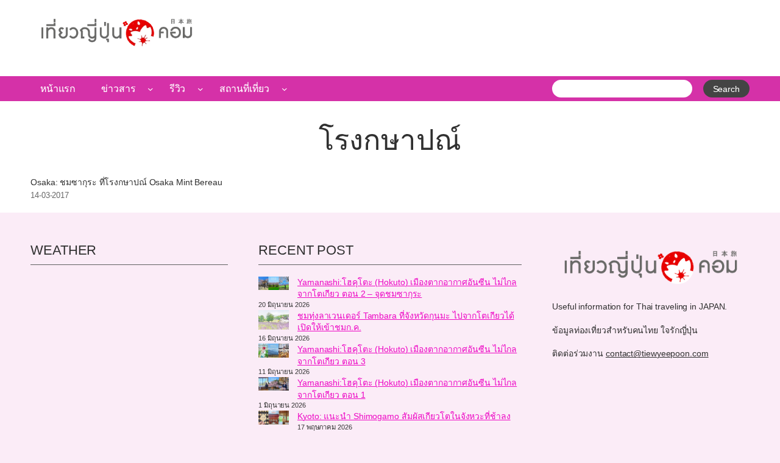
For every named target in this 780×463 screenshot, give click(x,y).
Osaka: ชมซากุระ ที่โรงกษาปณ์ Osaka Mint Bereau (126, 182)
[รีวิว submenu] (200, 89)
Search (726, 89)
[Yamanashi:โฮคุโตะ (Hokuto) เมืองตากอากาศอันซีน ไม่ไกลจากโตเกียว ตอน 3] (273, 352)
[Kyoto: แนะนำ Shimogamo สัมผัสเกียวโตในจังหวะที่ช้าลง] (273, 419)
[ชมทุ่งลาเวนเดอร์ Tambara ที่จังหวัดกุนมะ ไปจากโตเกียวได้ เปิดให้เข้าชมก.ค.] (273, 321)
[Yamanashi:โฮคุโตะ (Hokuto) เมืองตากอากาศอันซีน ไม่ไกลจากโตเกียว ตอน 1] (273, 385)
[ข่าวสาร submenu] (150, 89)
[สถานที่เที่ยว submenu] (285, 89)
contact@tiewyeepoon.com (657, 353)
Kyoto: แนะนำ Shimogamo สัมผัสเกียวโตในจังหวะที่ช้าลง (404, 416)
